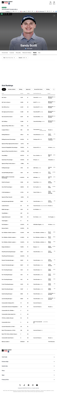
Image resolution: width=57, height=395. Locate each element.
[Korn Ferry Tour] (7, 351)
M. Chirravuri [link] (41, 11)
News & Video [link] (26, 53)
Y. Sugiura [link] (7, 11)
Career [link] (12, 53)
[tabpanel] (28, 199)
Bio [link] (39, 53)
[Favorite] (54, 15)
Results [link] (18, 53)
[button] (9, 57)
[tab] (5, 53)
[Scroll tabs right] (54, 89)
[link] (7, 3)
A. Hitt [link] (23, 11)
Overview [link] (5, 53)
